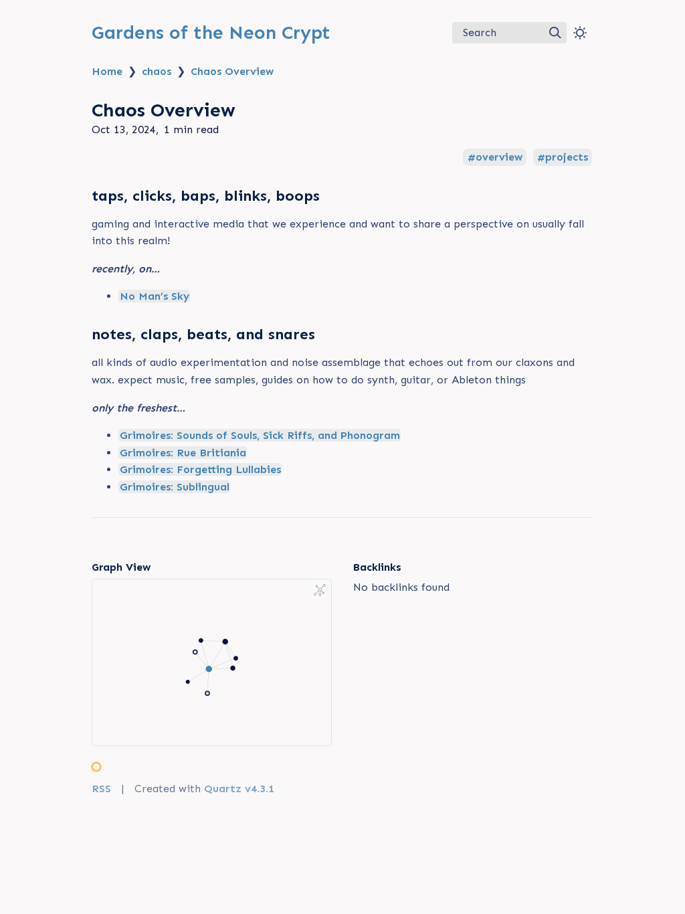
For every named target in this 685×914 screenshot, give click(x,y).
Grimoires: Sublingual (174, 486)
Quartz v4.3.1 (239, 788)
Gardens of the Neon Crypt (211, 32)
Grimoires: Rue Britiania (183, 452)
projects (566, 157)
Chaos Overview (232, 71)
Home (107, 71)
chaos (156, 71)
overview (499, 157)
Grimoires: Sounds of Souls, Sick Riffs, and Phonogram (260, 435)
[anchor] (332, 195)
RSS (101, 788)
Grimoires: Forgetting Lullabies (200, 469)
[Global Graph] (320, 590)
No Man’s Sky (154, 296)
